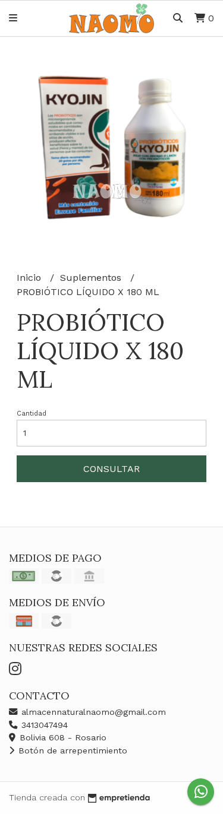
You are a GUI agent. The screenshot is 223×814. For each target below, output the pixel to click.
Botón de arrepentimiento (71, 750)
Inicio (30, 277)
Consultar (111, 468)
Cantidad (31, 413)
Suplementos (92, 277)
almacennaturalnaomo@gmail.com (92, 712)
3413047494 (43, 725)
